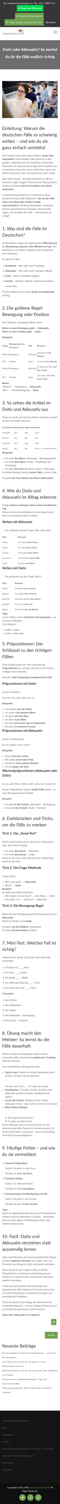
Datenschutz (8, 1463)
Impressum (7, 1470)
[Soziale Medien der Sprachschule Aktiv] (22, 1497)
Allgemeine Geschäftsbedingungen (18, 1456)
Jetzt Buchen (8, 1435)
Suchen (51, 1335)
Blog (4, 1428)
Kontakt (51, 22)
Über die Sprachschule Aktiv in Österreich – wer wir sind (28, 1449)
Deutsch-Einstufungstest (30, 16)
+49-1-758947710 (46, 3)
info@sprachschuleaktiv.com (20, 3)
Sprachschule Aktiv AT (40, 1487)
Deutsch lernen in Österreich (15, 1421)
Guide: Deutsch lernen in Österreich (25, 22)
